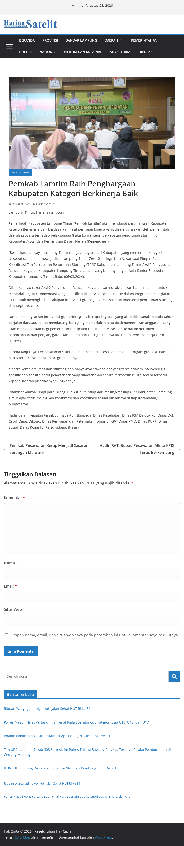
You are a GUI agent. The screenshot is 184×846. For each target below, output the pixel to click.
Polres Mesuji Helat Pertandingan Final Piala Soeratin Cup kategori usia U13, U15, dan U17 (76, 722)
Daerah (111, 40)
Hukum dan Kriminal (83, 52)
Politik (25, 52)
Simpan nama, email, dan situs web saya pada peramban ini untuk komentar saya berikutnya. (94, 635)
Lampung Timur (20, 172)
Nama (11, 563)
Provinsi (50, 40)
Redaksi (147, 52)
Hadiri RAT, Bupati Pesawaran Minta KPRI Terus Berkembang (136, 449)
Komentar (14, 497)
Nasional (48, 52)
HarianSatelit (45, 204)
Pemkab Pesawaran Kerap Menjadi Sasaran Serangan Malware (49, 449)
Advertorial (121, 52)
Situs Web (13, 609)
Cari (174, 676)
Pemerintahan (144, 40)
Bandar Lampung (81, 40)
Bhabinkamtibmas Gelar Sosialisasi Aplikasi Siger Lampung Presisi (57, 736)
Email (10, 586)
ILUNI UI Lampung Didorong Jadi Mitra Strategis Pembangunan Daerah (60, 768)
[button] (120, 40)
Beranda (27, 40)
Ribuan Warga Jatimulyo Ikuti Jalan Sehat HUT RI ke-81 (47, 708)
